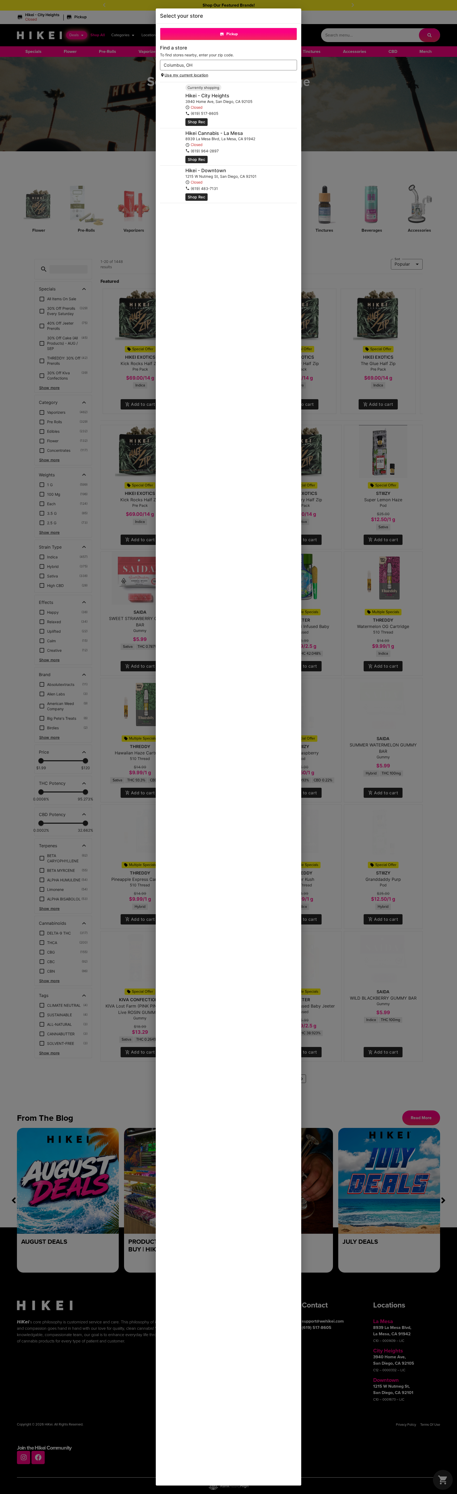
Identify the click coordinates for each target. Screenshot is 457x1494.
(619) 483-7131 (204, 188)
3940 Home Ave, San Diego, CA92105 (219, 101)
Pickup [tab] (232, 34)
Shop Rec (196, 122)
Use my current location (186, 75)
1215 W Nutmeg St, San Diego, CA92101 (221, 176)
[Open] (293, 65)
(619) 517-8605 (204, 113)
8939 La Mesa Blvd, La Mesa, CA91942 (220, 138)
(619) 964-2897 (205, 151)
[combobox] (224, 65)
